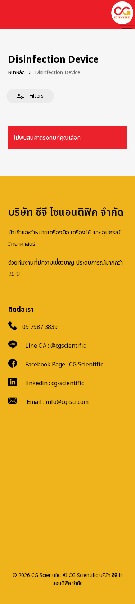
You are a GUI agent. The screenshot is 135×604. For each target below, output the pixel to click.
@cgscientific (68, 346)
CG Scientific (86, 364)
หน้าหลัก (16, 72)
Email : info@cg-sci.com (58, 402)
